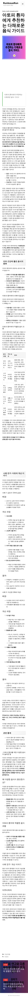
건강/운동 (7, 954)
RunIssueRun (10, 3)
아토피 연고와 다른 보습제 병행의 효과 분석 (13, 970)
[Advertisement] (14, 76)
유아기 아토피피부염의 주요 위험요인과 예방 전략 (13, 986)
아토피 (6, 956)
